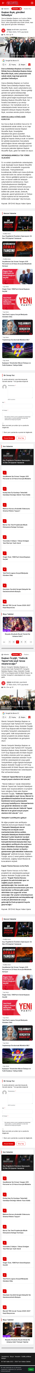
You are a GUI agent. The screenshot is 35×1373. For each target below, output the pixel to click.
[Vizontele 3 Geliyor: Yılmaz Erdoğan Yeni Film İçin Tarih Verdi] (17, 538)
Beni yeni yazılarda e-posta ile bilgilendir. (18, 432)
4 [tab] (21, 642)
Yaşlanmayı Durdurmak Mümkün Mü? (15, 340)
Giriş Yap (21, 438)
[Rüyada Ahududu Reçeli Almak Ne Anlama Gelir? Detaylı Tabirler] (17, 1333)
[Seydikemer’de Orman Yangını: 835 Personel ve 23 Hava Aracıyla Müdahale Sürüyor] (17, 473)
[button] (20, 8)
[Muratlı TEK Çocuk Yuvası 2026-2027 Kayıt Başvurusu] (17, 602)
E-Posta (5, 410)
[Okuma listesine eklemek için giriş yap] (29, 64)
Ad (3, 402)
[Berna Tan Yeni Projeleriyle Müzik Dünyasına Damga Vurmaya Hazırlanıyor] (17, 521)
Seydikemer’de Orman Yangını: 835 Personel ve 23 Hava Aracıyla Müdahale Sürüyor (17, 264)
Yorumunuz (12, 385)
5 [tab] (25, 642)
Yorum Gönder (8, 438)
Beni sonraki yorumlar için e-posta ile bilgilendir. (15, 426)
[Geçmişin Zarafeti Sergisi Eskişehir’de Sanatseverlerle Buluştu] (17, 586)
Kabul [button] (31, 1369)
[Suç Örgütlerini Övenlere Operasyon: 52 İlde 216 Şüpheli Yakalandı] (17, 457)
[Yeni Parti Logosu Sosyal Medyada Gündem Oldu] (17, 570)
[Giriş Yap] (32, 2)
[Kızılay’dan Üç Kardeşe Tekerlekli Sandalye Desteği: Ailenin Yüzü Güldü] (17, 489)
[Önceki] (4, 642)
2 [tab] (13, 642)
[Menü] (3, 3)
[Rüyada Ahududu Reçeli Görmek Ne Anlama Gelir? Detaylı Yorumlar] (17, 628)
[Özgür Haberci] (12, 3)
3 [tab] (17, 642)
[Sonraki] (30, 642)
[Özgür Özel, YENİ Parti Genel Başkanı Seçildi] (17, 554)
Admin (9, 29)
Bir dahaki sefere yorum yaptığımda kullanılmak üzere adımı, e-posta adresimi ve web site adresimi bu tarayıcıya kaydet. (17, 418)
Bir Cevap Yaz (9, 375)
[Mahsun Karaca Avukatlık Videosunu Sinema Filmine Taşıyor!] (17, 505)
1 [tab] (9, 642)
